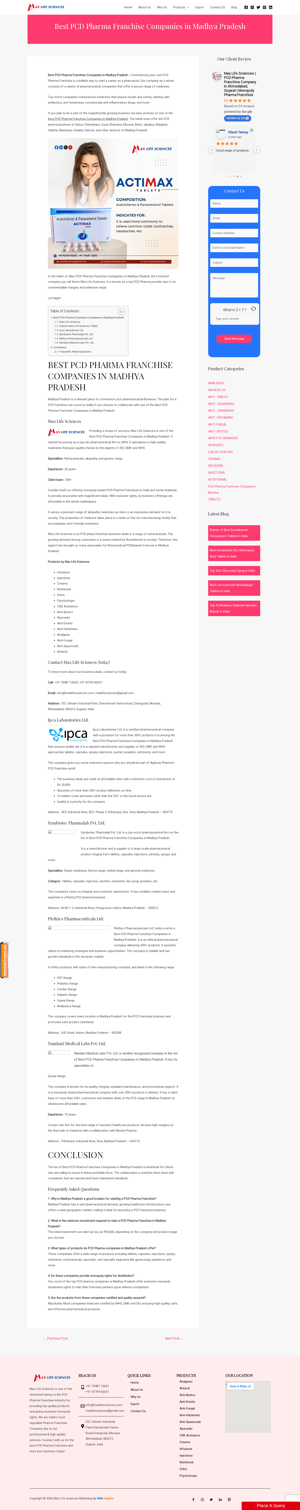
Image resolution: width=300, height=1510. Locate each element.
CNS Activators (190, 1435)
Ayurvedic (186, 1428)
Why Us (162, 7)
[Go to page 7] (237, 176)
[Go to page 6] (234, 176)
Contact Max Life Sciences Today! (78, 326)
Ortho (183, 1469)
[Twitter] (258, 7)
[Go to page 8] (240, 176)
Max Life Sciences (69, 322)
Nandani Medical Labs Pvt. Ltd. (76, 342)
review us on (236, 118)
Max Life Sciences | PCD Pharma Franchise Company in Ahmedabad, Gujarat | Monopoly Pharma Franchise (240, 84)
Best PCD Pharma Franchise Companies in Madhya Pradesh (88, 317)
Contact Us (217, 7)
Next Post (174, 1338)
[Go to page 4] (227, 176)
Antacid (185, 1388)
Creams (185, 1442)
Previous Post (55, 1338)
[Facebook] (246, 7)
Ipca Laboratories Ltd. (71, 330)
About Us (144, 7)
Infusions (186, 1449)
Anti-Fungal (187, 1408)
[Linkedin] (270, 7)
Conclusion (60, 347)
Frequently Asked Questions (75, 351)
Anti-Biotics (187, 1395)
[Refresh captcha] (253, 308)
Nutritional (186, 1462)
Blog (234, 7)
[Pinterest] (264, 7)
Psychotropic (188, 1476)
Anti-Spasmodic (190, 1422)
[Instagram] (252, 7)
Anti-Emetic (187, 1402)
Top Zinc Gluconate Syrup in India (232, 571)
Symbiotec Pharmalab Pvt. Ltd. (76, 334)
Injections (186, 1455)
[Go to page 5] (230, 176)
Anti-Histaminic (190, 1415)
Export (199, 7)
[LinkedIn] (220, 1500)
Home (128, 7)
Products (179, 7)
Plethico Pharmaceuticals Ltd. (76, 338)
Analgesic (186, 1381)
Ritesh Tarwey (238, 132)
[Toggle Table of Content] (119, 311)
